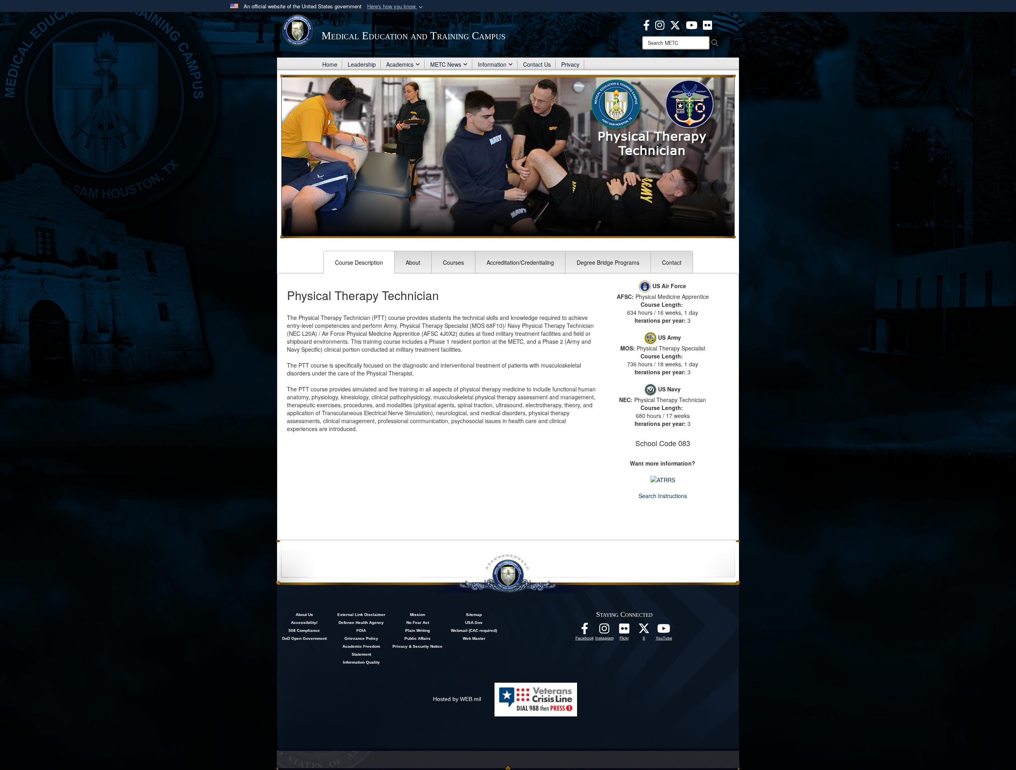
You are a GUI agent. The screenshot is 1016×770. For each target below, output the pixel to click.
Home (329, 64)
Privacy (570, 64)
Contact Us (537, 64)
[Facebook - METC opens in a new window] (646, 24)
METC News (445, 64)
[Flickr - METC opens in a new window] (707, 24)
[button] (395, 6)
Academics (400, 64)
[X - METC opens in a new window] (675, 24)
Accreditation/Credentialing (520, 262)
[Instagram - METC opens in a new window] (659, 24)
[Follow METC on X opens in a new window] (644, 631)
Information (492, 64)
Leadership (362, 64)
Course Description (359, 262)
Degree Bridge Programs (608, 262)
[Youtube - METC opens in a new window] (691, 24)
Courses (453, 262)
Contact (671, 262)
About (413, 262)
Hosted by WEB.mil (457, 699)
